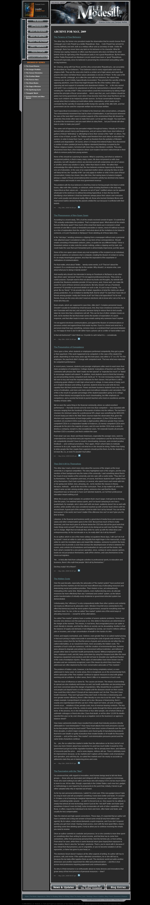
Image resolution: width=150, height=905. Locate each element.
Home (27, 896)
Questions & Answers (120, 896)
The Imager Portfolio (33, 69)
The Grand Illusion (32, 66)
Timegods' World (32, 93)
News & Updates (99, 896)
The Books (38, 21)
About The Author (75, 896)
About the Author (38, 42)
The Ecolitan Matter (33, 76)
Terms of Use (108, 900)
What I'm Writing (38, 36)
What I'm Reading (38, 31)
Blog (106, 896)
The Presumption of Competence (69, 347)
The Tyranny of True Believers (67, 37)
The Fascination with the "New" (68, 771)
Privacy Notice (118, 900)
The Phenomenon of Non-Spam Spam (71, 215)
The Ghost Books (32, 83)
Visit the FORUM (38, 52)
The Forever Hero (32, 79)
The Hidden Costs (62, 579)
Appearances (38, 26)
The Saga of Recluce (33, 86)
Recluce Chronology (38, 57)
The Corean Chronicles (34, 73)
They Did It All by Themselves (67, 464)
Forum (111, 896)
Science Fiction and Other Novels (35, 97)
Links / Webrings (38, 47)
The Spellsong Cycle (33, 90)
